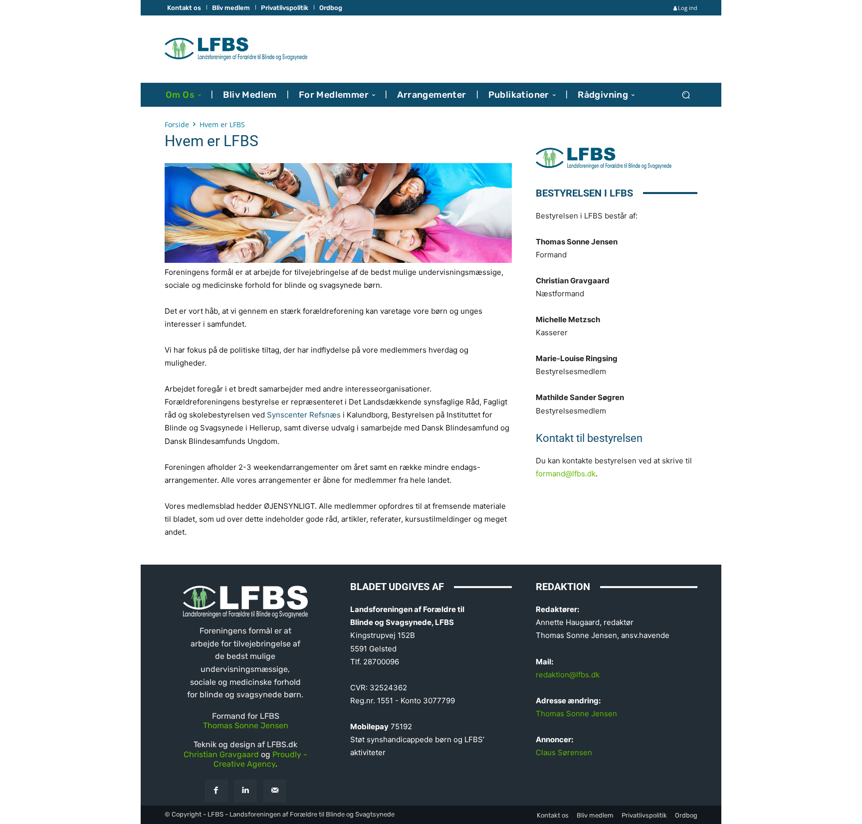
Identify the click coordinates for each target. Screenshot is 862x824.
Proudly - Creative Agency (260, 759)
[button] (685, 94)
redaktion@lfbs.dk (568, 674)
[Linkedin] (245, 791)
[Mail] (274, 791)
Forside (177, 124)
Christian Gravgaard (221, 754)
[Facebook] (216, 791)
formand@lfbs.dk (566, 473)
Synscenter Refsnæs (304, 414)
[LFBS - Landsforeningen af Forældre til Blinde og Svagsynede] (236, 49)
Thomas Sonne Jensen (245, 725)
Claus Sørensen (564, 752)
